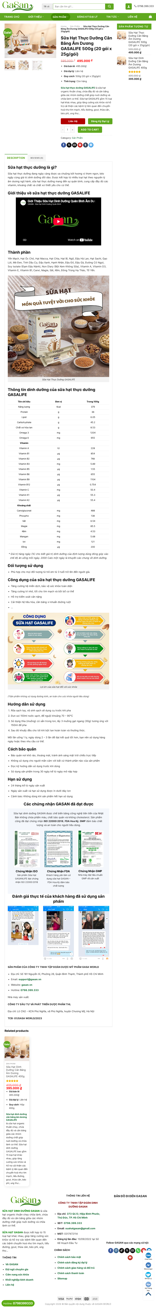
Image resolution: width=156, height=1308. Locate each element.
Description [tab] (16, 157)
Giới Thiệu (35, 16)
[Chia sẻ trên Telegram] (91, 145)
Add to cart (90, 129)
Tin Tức (111, 16)
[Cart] (150, 16)
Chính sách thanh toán (70, 1273)
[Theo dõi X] (127, 1250)
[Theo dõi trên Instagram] (116, 1250)
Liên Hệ (132, 17)
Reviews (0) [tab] (36, 158)
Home (64, 26)
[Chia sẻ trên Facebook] (63, 145)
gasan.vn (26, 984)
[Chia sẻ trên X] (69, 145)
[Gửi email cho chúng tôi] (132, 1250)
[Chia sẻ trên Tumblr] (85, 145)
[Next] (51, 40)
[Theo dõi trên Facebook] (110, 1250)
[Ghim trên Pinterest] (80, 145)
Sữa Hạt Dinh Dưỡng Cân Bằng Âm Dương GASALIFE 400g (16, 1071)
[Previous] (9, 40)
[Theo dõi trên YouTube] (130, 1257)
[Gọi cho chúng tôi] (138, 1250)
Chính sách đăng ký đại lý (72, 1262)
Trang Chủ (11, 17)
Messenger (148, 1269)
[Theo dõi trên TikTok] (121, 1250)
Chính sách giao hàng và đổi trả (75, 1267)
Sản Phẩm (59, 16)
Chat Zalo (148, 1259)
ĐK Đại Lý (148, 1278)
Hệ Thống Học (148, 1288)
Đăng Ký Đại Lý (87, 17)
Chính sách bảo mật (69, 1257)
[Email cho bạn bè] (74, 145)
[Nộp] (109, 7)
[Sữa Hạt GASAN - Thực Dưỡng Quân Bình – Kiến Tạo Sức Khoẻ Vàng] (19, 6)
